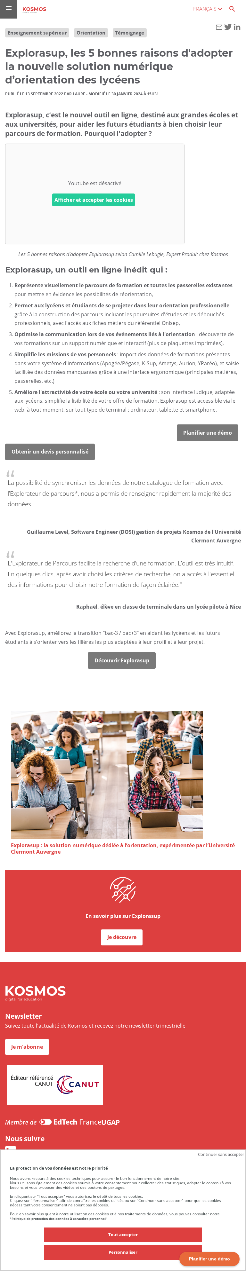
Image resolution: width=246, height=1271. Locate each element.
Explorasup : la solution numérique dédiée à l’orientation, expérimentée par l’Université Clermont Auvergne (123, 849)
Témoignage (129, 32)
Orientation (91, 32)
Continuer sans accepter (221, 1154)
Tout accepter (123, 1234)
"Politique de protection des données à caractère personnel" (58, 1218)
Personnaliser (123, 1252)
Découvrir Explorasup (121, 660)
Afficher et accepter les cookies (93, 199)
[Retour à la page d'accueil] (34, 10)
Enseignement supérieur (37, 32)
